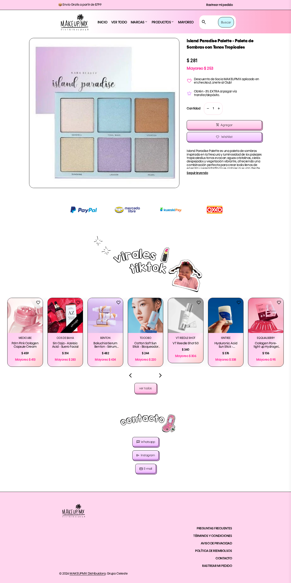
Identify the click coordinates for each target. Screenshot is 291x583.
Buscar (226, 22)
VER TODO (119, 22)
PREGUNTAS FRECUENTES (214, 528)
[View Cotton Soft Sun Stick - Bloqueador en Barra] (145, 315)
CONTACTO (224, 558)
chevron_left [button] (130, 375)
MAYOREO (186, 22)
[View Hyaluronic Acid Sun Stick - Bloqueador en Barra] (225, 315)
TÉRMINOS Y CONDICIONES (212, 536)
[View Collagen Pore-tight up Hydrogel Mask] (265, 315)
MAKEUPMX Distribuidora (87, 573)
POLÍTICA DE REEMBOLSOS (213, 551)
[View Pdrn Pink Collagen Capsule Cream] (25, 315)
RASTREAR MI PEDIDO (217, 566)
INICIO (103, 22)
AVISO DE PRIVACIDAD (216, 543)
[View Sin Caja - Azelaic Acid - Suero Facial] (65, 315)
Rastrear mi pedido (219, 5)
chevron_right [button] (160, 375)
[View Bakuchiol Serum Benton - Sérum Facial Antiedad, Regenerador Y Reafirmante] (105, 315)
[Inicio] (74, 22)
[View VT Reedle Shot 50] (185, 315)
